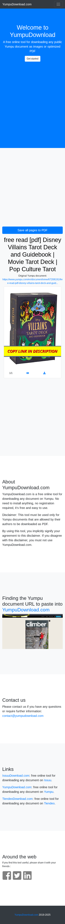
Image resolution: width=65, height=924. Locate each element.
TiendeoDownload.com (17, 798)
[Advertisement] (32, 97)
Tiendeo (49, 803)
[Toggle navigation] (58, 4)
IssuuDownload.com (15, 775)
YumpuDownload (32, 34)
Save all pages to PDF (32, 230)
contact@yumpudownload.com (23, 715)
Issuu (47, 780)
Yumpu (9, 46)
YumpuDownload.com (17, 4)
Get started (32, 58)
